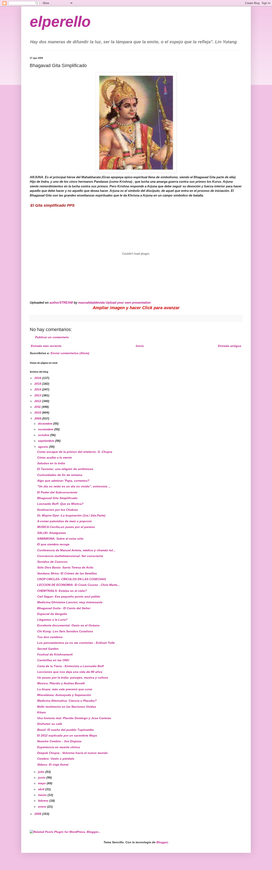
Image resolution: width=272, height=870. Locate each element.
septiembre (46, 440)
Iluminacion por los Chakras (57, 509)
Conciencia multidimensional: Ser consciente (70, 556)
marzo (43, 795)
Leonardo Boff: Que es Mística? (60, 503)
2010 (38, 412)
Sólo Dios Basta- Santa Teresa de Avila (65, 567)
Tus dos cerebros (50, 637)
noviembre (46, 429)
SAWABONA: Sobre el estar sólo (60, 538)
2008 (38, 813)
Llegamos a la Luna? (52, 619)
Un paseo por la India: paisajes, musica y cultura (72, 677)
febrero (43, 800)
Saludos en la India (51, 463)
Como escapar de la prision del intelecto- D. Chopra (74, 451)
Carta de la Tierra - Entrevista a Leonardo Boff (70, 666)
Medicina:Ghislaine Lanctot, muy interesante (69, 602)
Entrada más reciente (46, 346)
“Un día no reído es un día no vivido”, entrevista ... (74, 486)
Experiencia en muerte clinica (58, 747)
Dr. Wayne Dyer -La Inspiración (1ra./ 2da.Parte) (71, 515)
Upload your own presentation (128, 302)
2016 (38, 378)
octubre (44, 435)
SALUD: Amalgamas (51, 533)
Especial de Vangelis (52, 614)
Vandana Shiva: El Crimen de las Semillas (67, 573)
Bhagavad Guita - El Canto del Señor (63, 608)
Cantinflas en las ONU (53, 660)
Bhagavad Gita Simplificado (57, 498)
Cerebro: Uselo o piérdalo (55, 758)
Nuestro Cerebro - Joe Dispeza (59, 741)
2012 (38, 401)
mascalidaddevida (91, 302)
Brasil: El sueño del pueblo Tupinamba (65, 729)
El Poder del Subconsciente (57, 492)
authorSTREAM (61, 302)
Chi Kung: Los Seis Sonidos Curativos (65, 631)
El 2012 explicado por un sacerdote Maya (67, 735)
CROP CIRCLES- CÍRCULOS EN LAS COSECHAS (71, 579)
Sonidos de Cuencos (52, 561)
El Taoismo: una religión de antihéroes (65, 469)
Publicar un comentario (52, 337)
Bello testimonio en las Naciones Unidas (66, 706)
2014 (38, 389)
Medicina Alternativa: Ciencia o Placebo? (67, 700)
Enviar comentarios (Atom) (70, 353)
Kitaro (41, 712)
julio (41, 771)
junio (42, 777)
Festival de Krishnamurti (55, 654)
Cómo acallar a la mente (54, 457)
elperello (60, 21)
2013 (38, 395)
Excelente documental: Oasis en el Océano (68, 625)
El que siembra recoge (53, 544)
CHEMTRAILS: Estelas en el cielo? (62, 590)
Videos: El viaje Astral (52, 764)
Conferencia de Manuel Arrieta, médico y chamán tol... (76, 550)
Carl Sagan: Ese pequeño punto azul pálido (68, 596)
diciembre (45, 423)
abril (41, 789)
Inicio (140, 346)
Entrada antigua (229, 346)
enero (42, 806)
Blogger (162, 842)
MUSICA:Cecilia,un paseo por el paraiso (66, 527)
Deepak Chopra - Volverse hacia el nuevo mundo (72, 753)
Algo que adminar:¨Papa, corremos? (63, 480)
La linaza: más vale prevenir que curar (64, 689)
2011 (38, 406)
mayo (42, 783)
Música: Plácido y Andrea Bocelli (61, 683)
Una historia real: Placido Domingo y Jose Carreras (74, 718)
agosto (43, 446)
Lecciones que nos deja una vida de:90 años (69, 672)
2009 (38, 418)
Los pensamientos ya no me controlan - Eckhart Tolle (76, 642)
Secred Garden (48, 648)
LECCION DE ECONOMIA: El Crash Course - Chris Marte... (78, 585)
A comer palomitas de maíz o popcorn (64, 521)
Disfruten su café (49, 723)
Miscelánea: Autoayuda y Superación (64, 695)
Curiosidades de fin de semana (59, 475)
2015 (38, 383)
